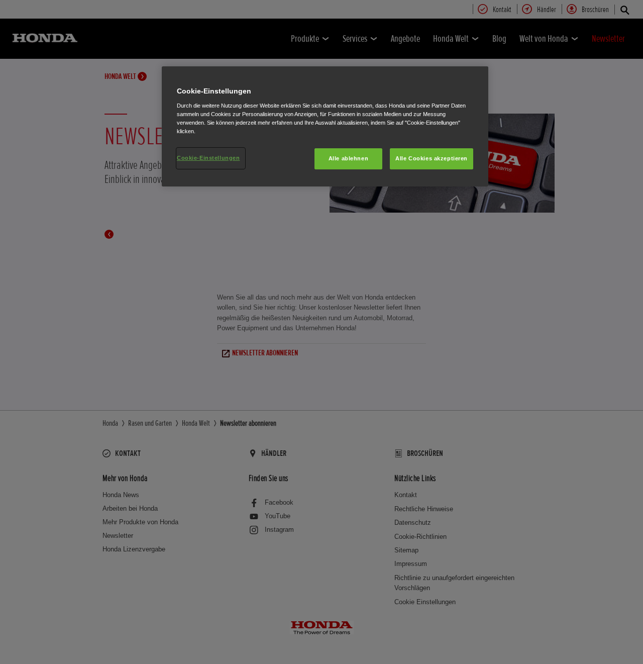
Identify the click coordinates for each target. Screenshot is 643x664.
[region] (325, 126)
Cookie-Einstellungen (208, 158)
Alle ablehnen (348, 158)
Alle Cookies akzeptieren (431, 158)
